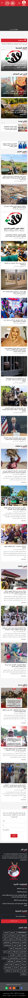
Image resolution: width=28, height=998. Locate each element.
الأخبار (5, 939)
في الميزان (17, 964)
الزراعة (24, 945)
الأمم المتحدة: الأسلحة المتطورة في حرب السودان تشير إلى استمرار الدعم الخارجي (14, 472)
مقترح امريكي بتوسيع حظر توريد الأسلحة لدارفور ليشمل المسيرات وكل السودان (15, 438)
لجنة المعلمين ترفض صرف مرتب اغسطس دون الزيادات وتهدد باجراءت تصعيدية (14, 629)
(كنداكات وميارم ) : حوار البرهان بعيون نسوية (15, 547)
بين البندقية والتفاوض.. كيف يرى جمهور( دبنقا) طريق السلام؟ (14, 711)
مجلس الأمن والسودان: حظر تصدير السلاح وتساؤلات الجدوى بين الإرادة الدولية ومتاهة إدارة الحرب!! (14, 177)
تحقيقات (19, 955)
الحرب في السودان (15, 942)
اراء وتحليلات (11, 939)
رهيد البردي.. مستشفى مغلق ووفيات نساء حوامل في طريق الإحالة (14, 292)
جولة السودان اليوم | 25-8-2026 (20, 900)
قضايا (11, 964)
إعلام (5, 936)
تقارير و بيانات (23, 958)
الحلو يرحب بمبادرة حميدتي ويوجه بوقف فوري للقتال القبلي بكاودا (9, 145)
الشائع (20, 945)
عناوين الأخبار (10, 961)
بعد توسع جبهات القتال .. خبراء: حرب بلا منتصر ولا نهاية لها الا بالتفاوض (15, 112)
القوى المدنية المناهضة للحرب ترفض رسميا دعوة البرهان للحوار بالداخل (10, 127)
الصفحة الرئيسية (7, 945)
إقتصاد (24, 939)
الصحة (15, 945)
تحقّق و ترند (12, 955)
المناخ (9, 952)
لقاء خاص (15, 968)
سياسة (24, 961)
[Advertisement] (14, 14)
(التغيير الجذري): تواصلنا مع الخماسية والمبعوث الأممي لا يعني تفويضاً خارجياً (14, 65)
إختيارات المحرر (11, 936)
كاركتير (6, 964)
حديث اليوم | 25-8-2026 (22, 889)
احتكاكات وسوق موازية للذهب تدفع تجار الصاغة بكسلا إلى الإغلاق (15, 207)
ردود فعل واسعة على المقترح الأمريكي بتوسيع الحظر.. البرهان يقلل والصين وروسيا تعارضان (14, 409)
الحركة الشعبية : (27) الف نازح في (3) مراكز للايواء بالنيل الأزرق (15, 665)
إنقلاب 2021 (18, 939)
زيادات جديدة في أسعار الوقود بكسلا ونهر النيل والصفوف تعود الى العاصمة (15, 592)
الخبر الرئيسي (6, 942)
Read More (23, 482)
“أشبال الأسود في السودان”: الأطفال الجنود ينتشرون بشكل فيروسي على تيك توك (14, 786)
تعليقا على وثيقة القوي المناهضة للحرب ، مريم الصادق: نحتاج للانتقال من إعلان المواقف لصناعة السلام (15, 349)
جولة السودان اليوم (14, 958)
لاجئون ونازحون (23, 968)
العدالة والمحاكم (18, 948)
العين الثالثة (15, 952)
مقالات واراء (23, 971)
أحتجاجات (6, 933)
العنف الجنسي (23, 952)
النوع (5, 952)
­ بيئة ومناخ (13, 933)
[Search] (2, 3)
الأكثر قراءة (24, 942)
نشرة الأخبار (8, 971)
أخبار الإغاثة (23, 936)
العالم (25, 948)
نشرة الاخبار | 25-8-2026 (22, 892)
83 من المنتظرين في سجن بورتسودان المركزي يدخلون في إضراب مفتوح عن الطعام (16, 379)
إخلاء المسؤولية (9, 984)
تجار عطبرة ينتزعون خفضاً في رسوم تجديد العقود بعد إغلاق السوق (14, 320)
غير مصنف (24, 964)
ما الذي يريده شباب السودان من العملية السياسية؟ (15, 264)
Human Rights (22, 933)
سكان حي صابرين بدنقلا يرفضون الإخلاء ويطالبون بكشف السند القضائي (15, 508)
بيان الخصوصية (17, 984)
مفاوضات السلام (7, 968)
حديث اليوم (5, 958)
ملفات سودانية (16, 971)
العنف (11, 948)
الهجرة (24, 955)
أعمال (18, 936)
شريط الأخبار (18, 961)
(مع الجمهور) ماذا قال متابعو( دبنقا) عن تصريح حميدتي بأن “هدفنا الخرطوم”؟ (14, 749)
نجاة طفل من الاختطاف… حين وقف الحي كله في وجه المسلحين (14, 92)
